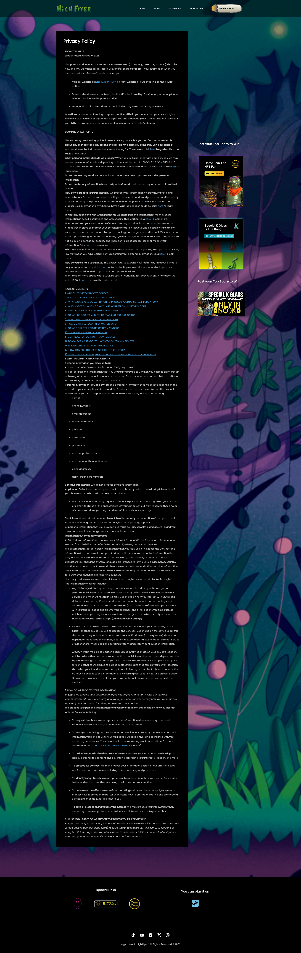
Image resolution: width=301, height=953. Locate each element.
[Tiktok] (133, 935)
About (156, 8)
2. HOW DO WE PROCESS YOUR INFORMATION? (90, 297)
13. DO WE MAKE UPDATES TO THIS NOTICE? (89, 345)
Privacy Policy (228, 8)
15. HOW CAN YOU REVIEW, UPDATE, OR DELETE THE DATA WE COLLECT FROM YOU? (110, 354)
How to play (197, 8)
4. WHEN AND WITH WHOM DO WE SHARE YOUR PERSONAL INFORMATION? (105, 306)
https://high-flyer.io (106, 81)
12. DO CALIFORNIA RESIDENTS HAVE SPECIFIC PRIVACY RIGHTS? (99, 341)
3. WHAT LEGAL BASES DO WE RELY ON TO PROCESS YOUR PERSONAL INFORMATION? (111, 301)
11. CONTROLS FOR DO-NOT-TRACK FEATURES (90, 336)
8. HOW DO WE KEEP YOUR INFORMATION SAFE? (91, 323)
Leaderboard (175, 8)
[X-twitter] (159, 935)
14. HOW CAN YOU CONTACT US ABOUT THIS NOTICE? (95, 350)
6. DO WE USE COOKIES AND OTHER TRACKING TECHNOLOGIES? (100, 315)
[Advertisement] (221, 87)
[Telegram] (150, 935)
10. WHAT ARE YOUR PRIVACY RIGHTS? (86, 332)
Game (142, 8)
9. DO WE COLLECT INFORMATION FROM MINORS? (92, 328)
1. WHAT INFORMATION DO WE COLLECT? (87, 293)
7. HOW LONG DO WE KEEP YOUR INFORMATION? (91, 319)
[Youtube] (142, 935)
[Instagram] (168, 935)
